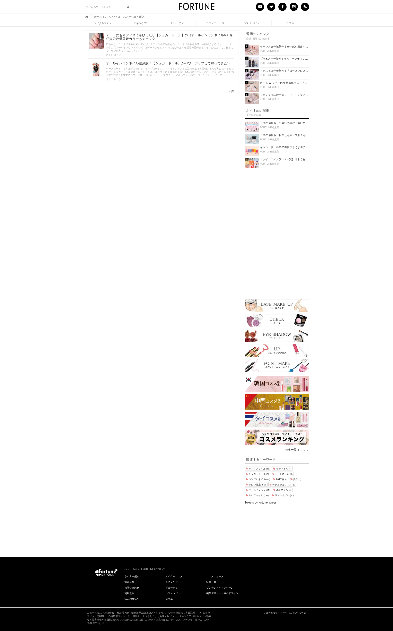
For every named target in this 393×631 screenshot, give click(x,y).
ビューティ (177, 23)
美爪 (296, 479)
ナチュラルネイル (283, 484)
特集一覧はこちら (296, 449)
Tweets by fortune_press (261, 502)
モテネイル (283, 468)
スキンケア (140, 23)
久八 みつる (113, 79)
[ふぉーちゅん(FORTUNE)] (196, 7)
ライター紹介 (131, 576)
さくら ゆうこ (113, 54)
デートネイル (283, 473)
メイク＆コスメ (174, 576)
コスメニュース (215, 23)
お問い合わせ (131, 587)
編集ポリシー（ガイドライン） (223, 593)
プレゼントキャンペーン (219, 587)
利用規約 (129, 593)
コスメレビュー (252, 23)
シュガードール (258, 473)
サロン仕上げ (257, 484)
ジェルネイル (284, 495)
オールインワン (259, 489)
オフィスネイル (259, 468)
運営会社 (129, 581)
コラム (290, 23)
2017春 (281, 479)
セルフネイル (258, 495)
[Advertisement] (277, 232)
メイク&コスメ (103, 23)
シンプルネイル (259, 479)
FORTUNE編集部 (269, 50)
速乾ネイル (283, 489)
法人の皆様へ (131, 598)
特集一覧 (211, 581)
